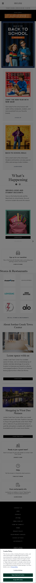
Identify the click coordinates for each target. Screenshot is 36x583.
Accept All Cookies (18, 579)
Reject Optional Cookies (18, 575)
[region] (18, 566)
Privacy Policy (14, 567)
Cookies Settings (18, 570)
